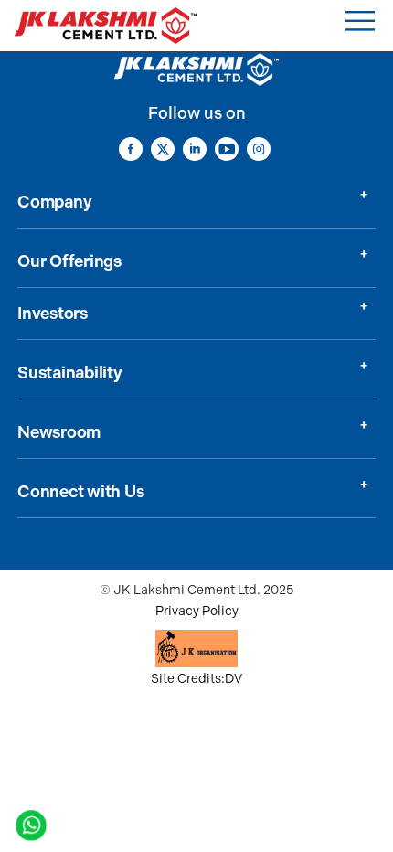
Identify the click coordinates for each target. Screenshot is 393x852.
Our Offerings (69, 261)
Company (54, 202)
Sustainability (69, 373)
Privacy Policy (197, 611)
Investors (52, 314)
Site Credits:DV (196, 679)
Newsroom (59, 432)
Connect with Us (80, 492)
